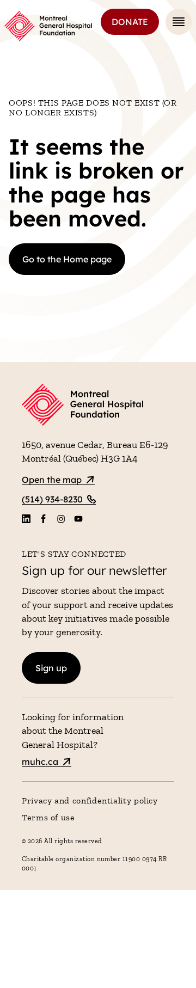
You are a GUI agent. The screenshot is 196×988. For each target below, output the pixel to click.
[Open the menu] (179, 22)
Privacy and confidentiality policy (90, 800)
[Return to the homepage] (48, 26)
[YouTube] (78, 518)
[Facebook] (43, 518)
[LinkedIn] (26, 518)
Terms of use (48, 817)
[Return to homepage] (98, 406)
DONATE (130, 21)
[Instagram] (61, 518)
